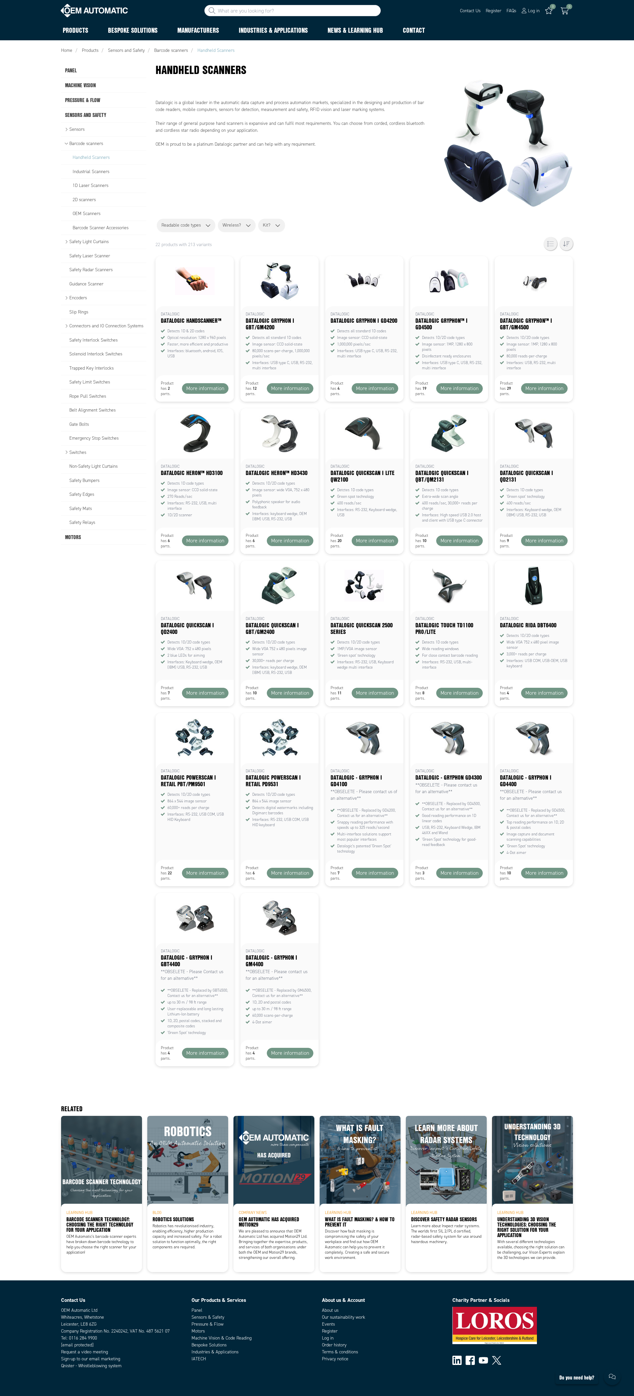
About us (330, 1310)
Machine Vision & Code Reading (222, 1338)
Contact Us (470, 11)
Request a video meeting (84, 1352)
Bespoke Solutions (209, 1345)
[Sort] (566, 243)
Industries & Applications (215, 1352)
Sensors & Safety (208, 1317)
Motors (198, 1331)
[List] (550, 243)
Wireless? (232, 225)
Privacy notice (335, 1359)
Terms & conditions (340, 1352)
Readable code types (181, 225)
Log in (328, 1338)
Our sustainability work (343, 1317)
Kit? (266, 225)
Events (328, 1324)
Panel (197, 1310)
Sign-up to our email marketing (90, 1359)
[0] (565, 11)
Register (493, 11)
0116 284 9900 (83, 1338)
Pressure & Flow (208, 1324)
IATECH (199, 1359)
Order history (334, 1345)
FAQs (511, 11)
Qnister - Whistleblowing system (91, 1366)
